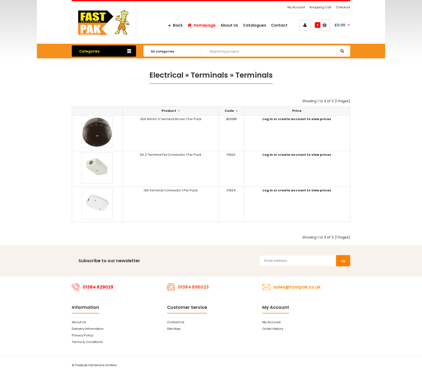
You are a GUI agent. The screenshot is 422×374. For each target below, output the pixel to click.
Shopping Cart (320, 7)
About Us (79, 322)
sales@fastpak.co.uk (297, 287)
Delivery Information (88, 328)
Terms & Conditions (87, 342)
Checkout (343, 7)
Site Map (174, 328)
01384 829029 (98, 287)
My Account (296, 7)
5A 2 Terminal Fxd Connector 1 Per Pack (170, 154)
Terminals (209, 75)
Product (169, 110)
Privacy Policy (82, 335)
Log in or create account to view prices (297, 119)
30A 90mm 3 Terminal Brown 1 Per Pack (170, 119)
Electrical (166, 75)
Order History (272, 328)
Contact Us (175, 322)
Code (229, 110)
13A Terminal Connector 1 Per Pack (171, 190)
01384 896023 (193, 287)
